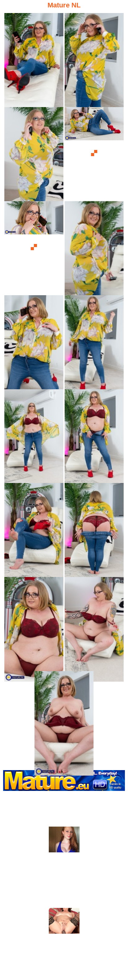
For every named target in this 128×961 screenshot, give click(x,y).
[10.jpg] (94, 435)
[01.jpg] (33, 59)
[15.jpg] (64, 717)
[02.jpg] (94, 59)
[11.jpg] (33, 529)
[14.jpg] (94, 623)
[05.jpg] (33, 247)
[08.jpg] (94, 341)
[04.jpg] (94, 153)
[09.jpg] (33, 435)
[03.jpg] (33, 153)
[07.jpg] (33, 341)
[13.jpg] (33, 623)
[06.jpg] (94, 247)
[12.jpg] (94, 529)
